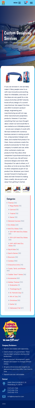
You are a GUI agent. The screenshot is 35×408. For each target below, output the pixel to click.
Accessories (12, 278)
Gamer (12, 217)
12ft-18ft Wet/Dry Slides (18, 232)
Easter (12, 304)
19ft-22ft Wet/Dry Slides (19, 237)
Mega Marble (14, 206)
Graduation (14, 285)
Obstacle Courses (14, 221)
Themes (11, 203)
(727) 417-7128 (13, 388)
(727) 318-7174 (13, 390)
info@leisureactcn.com (16, 396)
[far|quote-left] (32, 2)
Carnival (13, 210)
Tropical (12, 213)
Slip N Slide (12, 249)
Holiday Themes (13, 282)
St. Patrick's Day (15, 293)
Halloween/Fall (15, 308)
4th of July (14, 296)
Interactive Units (14, 265)
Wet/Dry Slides (13, 229)
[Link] (3, 2)
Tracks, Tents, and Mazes (16, 268)
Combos (11, 261)
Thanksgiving (14, 289)
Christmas (13, 300)
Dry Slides (11, 225)
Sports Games (13, 253)
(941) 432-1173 (13, 392)
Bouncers (11, 257)
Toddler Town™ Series (15, 274)
